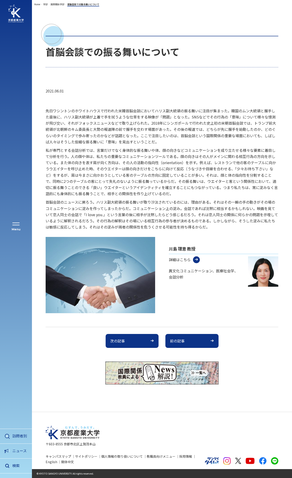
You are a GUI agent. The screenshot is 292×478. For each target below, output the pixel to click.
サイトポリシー (86, 456)
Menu (16, 229)
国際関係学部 (57, 4)
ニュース (19, 450)
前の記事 (177, 341)
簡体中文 (67, 462)
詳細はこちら (180, 259)
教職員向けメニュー (161, 456)
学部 (45, 4)
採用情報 (185, 456)
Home (37, 4)
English (51, 462)
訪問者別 (19, 436)
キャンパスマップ (58, 456)
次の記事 (117, 341)
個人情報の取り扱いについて (122, 456)
